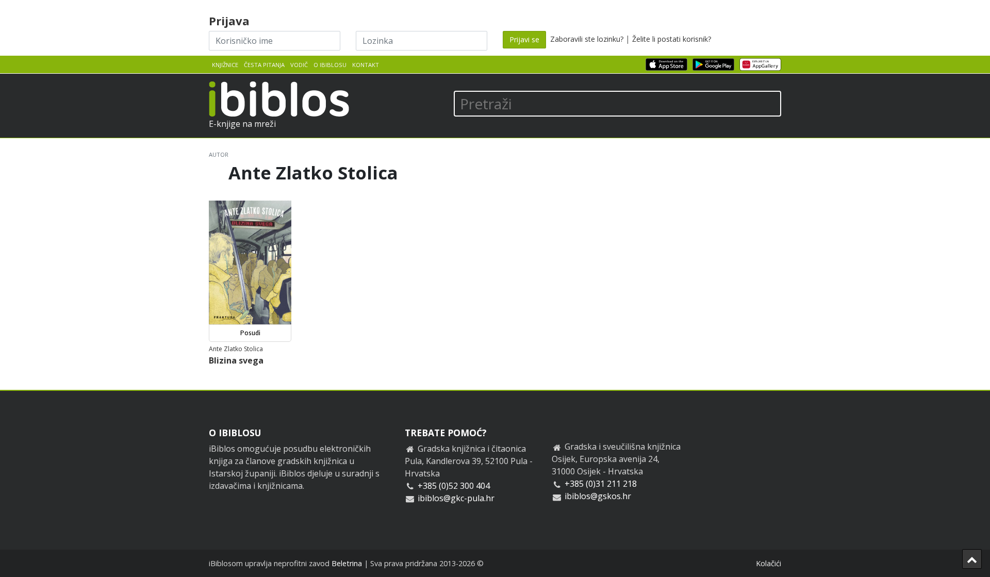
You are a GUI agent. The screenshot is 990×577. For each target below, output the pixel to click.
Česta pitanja (264, 65)
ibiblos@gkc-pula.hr (456, 498)
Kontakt (365, 65)
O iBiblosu (330, 65)
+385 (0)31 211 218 (601, 483)
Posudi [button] (250, 332)
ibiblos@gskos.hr (598, 496)
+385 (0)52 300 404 (454, 485)
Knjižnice (225, 65)
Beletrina (347, 563)
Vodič (299, 65)
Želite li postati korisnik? (671, 39)
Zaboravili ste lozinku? (586, 39)
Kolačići (768, 563)
